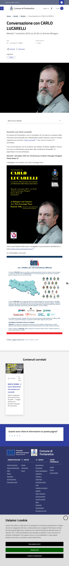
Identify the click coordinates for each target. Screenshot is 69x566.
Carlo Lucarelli (29, 140)
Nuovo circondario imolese (12, 2)
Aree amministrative (13, 468)
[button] (61, 8)
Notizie (23, 16)
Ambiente (38, 505)
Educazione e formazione (39, 466)
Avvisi (23, 471)
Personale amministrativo (11, 477)
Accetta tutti (34, 550)
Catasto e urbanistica (39, 477)
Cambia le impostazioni (34, 556)
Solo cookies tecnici (35, 544)
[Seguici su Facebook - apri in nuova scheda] (51, 8)
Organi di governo (12, 465)
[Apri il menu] (2, 8)
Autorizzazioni (40, 508)
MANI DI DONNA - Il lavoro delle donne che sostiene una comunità (14, 388)
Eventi (52, 470)
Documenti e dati (12, 482)
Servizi (40, 460)
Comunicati (24, 468)
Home (9, 16)
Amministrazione (14, 460)
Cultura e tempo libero (40, 500)
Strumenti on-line (41, 511)
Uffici (8, 471)
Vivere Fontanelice (54, 461)
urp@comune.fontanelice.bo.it (21, 249)
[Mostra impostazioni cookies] (67, 283)
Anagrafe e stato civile (41, 483)
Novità (15, 16)
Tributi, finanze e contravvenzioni (40, 495)
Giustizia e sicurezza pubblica (41, 489)
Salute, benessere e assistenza (41, 472)
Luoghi (52, 467)
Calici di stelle (54, 473)
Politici (9, 474)
